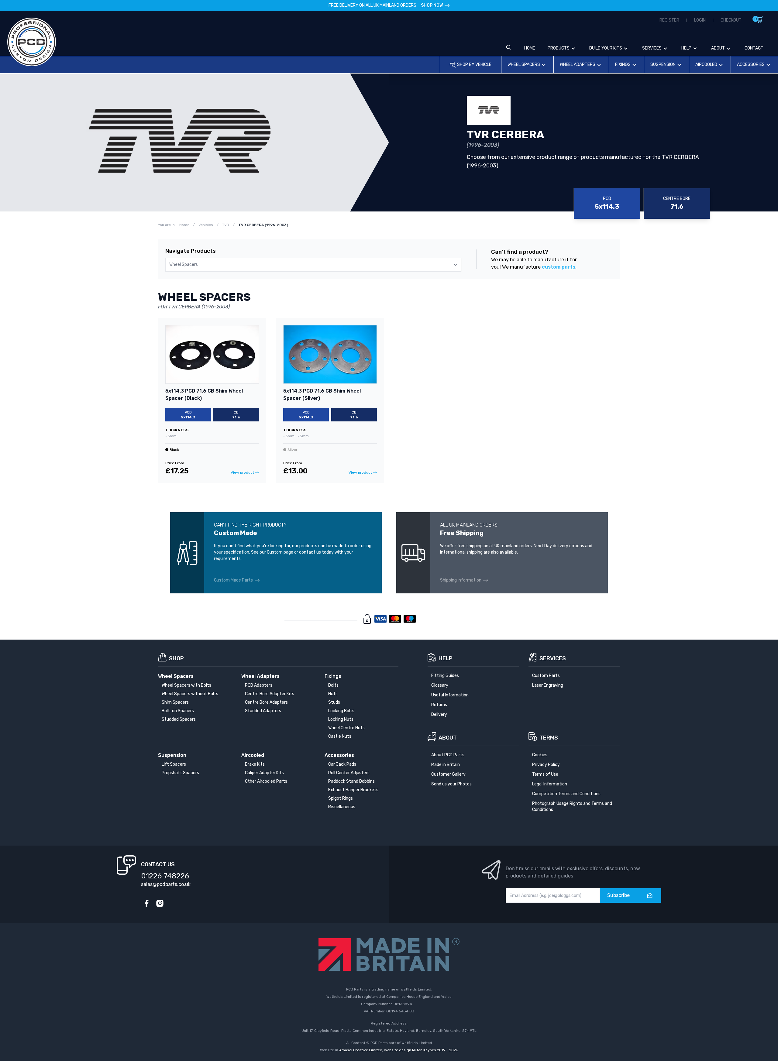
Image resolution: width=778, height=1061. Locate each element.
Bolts (333, 685)
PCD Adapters (258, 685)
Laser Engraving (547, 685)
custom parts (558, 267)
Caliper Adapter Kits (264, 772)
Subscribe (618, 895)
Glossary (439, 685)
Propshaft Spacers (180, 772)
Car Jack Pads (342, 764)
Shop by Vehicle (474, 64)
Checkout (731, 20)
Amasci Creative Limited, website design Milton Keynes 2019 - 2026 (398, 1050)
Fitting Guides (445, 675)
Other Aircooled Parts (266, 781)
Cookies (539, 754)
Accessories (751, 64)
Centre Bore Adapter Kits (269, 693)
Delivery (439, 714)
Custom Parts (546, 675)
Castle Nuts (339, 736)
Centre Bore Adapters (266, 702)
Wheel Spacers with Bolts (186, 685)
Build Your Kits (605, 48)
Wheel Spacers (524, 64)
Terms (548, 737)
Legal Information (549, 784)
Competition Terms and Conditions (566, 793)
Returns (439, 704)
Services (652, 48)
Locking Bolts (341, 710)
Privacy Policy (546, 764)
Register (669, 20)
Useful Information (450, 695)
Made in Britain (445, 764)
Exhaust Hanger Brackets (353, 789)
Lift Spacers (174, 764)
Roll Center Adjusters (349, 772)
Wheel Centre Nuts (346, 727)
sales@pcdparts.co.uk (166, 884)
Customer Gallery (448, 774)
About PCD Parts (447, 754)
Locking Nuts (340, 719)
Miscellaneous (341, 806)
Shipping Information (460, 580)
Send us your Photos (451, 784)
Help (686, 48)
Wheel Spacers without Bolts (190, 693)
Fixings (623, 64)
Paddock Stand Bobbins (351, 781)
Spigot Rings (340, 798)
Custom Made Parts (233, 580)
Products (559, 48)
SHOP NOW (432, 5)
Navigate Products (190, 251)
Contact (754, 48)
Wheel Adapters (577, 64)
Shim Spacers (175, 702)
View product (242, 472)
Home (529, 48)
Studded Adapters (263, 710)
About (718, 48)
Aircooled (706, 64)
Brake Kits (255, 764)
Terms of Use (545, 774)
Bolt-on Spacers (178, 710)
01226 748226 (165, 876)
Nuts (333, 693)
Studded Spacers (179, 719)
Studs (334, 702)
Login (700, 20)
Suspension (663, 64)
